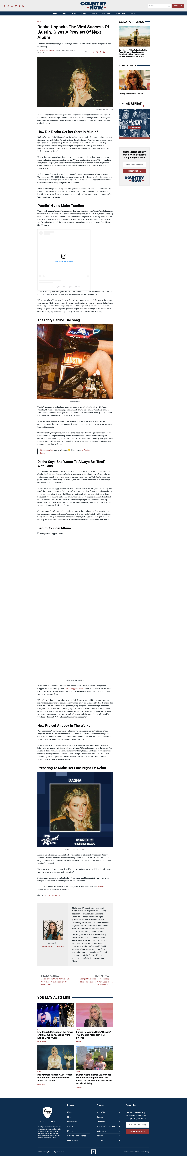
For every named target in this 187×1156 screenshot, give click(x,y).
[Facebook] (5, 6)
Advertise (126, 1152)
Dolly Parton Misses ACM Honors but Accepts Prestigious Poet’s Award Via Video (54, 1077)
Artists (84, 13)
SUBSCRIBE (178, 6)
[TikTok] (19, 6)
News (64, 13)
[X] (97, 52)
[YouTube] (16, 6)
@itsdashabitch (46, 450)
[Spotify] (23, 6)
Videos (94, 13)
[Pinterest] (100, 52)
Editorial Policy (144, 1152)
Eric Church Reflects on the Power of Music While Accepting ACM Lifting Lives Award (55, 1035)
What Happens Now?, (75, 688)
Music (73, 13)
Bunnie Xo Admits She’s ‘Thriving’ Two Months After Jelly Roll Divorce (93, 1035)
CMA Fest (101, 886)
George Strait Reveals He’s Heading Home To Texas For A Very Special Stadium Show (94, 982)
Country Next (120, 13)
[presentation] (55, 1015)
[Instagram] (12, 6)
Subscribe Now (134, 171)
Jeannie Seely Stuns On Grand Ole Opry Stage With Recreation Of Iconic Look (55, 982)
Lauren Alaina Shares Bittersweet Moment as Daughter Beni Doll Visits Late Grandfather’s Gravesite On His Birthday (94, 1079)
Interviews (106, 13)
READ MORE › (42, 1042)
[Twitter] (8, 6)
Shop (133, 13)
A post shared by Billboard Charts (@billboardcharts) (64, 287)
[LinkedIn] (103, 52)
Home (54, 13)
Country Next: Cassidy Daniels (131, 94)
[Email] (107, 52)
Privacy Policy (134, 1152)
